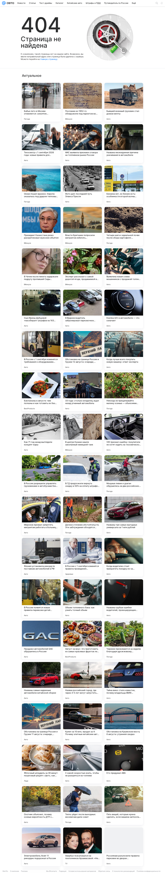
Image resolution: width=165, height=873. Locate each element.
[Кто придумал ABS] (123, 764)
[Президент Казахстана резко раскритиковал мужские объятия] (41, 226)
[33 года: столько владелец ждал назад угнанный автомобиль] (82, 391)
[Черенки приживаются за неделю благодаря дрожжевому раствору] (123, 640)
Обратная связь (104, 871)
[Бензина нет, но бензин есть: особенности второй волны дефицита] (123, 185)
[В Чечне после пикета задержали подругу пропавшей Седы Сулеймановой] (41, 267)
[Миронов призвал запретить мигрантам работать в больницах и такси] (41, 516)
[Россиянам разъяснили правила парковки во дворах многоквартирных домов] (123, 846)
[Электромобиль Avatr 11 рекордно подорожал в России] (41, 846)
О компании (14, 871)
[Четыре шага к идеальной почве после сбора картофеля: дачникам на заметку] (123, 226)
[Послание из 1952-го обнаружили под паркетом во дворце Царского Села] (82, 102)
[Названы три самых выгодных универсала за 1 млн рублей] (123, 516)
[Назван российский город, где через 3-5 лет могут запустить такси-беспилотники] (82, 681)
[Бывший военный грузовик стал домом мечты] (123, 102)
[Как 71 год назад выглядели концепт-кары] (41, 433)
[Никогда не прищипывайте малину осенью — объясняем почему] (123, 391)
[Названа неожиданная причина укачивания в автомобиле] (123, 143)
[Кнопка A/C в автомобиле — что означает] (123, 309)
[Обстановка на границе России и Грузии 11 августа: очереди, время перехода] (41, 722)
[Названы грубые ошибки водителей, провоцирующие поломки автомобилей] (123, 598)
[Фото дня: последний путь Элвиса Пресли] (82, 185)
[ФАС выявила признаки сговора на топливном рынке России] (82, 143)
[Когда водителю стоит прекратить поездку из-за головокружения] (123, 557)
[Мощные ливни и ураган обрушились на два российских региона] (123, 474)
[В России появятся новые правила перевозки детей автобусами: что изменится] (41, 598)
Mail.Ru (5, 871)
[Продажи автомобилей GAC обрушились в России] (41, 640)
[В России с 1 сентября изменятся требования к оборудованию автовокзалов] (41, 350)
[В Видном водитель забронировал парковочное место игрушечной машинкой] (82, 309)
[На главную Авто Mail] (10, 3)
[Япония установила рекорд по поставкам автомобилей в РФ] (41, 557)
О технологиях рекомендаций (123, 871)
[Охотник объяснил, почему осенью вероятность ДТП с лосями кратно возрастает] (41, 805)
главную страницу (48, 59)
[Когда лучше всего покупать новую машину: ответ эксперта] (123, 350)
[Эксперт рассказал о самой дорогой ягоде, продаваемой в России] (82, 267)
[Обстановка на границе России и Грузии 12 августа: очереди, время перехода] (82, 350)
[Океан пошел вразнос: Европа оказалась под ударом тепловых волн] (41, 185)
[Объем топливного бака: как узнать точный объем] (82, 598)
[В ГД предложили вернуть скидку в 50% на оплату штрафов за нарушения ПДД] (82, 474)
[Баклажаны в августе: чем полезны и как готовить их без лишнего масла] (41, 391)
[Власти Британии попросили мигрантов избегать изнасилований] (82, 226)
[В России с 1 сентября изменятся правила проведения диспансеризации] (82, 557)
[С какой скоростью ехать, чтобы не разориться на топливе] (82, 764)
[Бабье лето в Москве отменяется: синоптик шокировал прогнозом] (41, 102)
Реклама (24, 871)
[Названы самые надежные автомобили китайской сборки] (41, 681)
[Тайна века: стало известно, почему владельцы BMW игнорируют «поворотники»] (123, 681)
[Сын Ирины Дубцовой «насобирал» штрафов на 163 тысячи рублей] (41, 309)
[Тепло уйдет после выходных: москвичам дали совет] (82, 805)
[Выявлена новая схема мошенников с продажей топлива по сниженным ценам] (123, 267)
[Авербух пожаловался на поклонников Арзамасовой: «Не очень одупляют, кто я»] (82, 846)
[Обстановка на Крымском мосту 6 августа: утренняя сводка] (123, 722)
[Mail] (4, 3)
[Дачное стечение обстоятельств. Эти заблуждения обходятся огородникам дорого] (82, 516)
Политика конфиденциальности (148, 871)
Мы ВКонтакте (51, 871)
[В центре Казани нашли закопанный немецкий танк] (82, 433)
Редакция (62, 871)
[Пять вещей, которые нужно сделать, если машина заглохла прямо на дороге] (123, 805)
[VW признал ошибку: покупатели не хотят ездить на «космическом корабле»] (123, 433)
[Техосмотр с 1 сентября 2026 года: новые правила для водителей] (41, 143)
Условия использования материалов (82, 871)
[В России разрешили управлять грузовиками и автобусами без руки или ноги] (41, 474)
